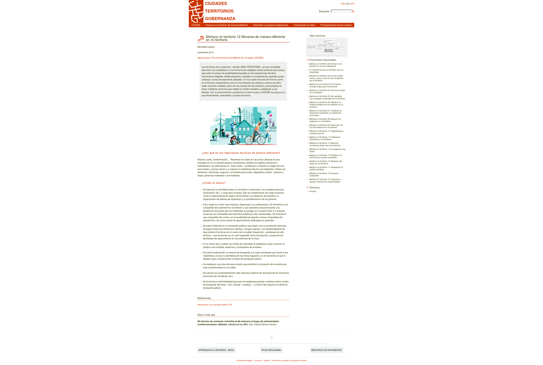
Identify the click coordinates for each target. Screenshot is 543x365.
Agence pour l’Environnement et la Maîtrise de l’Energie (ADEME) (230, 57)
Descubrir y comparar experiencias (270, 25)
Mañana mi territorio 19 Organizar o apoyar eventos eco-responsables (325, 180)
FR (352, 3)
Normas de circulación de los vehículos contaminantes (323, 45)
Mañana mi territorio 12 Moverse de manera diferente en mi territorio (328, 50)
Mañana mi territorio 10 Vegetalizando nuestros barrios (326, 132)
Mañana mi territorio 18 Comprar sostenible (324, 174)
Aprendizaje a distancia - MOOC (216, 349)
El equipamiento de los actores (336, 25)
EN (343, 3)
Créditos (266, 360)
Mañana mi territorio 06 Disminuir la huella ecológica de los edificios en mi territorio (326, 104)
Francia (313, 191)
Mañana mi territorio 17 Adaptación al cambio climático (326, 168)
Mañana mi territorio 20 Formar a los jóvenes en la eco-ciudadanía (326, 64)
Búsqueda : (324, 11)
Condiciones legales (244, 360)
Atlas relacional (271, 349)
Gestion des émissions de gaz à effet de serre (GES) (313, 46)
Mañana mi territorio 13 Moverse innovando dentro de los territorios (325, 144)
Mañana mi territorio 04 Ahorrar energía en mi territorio (327, 91)
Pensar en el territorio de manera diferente (227, 25)
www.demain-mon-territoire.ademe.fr (213, 304)
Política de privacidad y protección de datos (289, 360)
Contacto (257, 360)
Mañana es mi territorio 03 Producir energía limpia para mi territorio (325, 85)
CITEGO (195, 25)
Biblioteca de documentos (326, 349)
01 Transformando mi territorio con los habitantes (326, 70)
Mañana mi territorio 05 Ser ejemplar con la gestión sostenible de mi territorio (327, 97)
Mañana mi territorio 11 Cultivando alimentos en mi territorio (325, 138)
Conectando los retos (304, 25)
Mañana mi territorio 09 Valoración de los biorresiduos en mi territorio (326, 126)
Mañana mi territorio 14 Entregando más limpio (327, 150)
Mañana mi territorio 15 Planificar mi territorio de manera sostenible (325, 156)
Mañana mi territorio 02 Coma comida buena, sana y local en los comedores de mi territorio (326, 78)
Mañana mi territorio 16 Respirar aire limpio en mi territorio (326, 162)
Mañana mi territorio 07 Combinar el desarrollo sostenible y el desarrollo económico (325, 113)
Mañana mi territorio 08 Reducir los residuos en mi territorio (325, 120)
